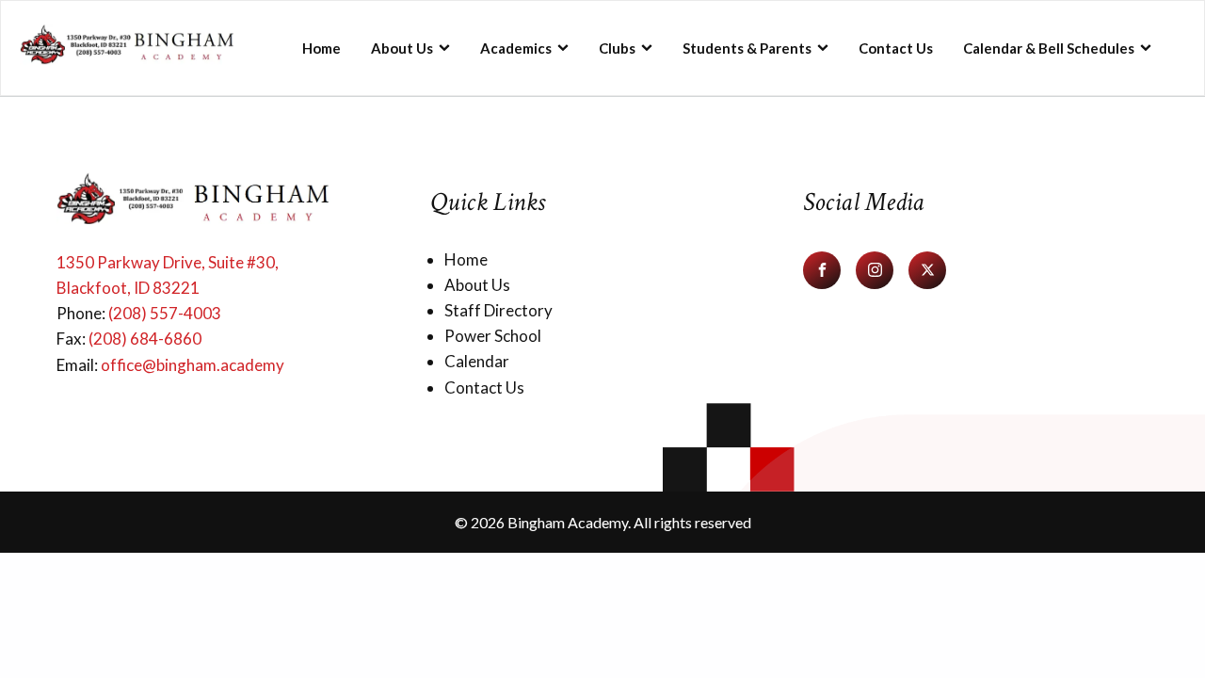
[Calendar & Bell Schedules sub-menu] (1154, 47)
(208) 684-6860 (144, 338)
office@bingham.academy (192, 365)
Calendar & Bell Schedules (1048, 48)
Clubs (617, 48)
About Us (402, 48)
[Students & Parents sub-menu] (831, 47)
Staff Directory (498, 310)
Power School (492, 336)
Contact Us (896, 48)
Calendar (476, 361)
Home (321, 48)
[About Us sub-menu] (453, 47)
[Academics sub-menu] (571, 47)
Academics (516, 48)
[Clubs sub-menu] (655, 47)
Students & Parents (747, 48)
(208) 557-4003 (164, 313)
